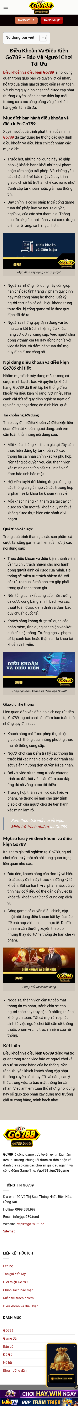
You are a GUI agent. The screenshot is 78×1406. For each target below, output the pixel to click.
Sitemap (9, 1231)
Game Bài (10, 1338)
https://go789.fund (30, 1224)
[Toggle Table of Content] (41, 38)
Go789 (8, 137)
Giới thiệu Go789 (15, 1282)
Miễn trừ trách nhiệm (30, 826)
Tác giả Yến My (14, 1274)
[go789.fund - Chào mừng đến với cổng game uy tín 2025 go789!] (41, 7)
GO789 (8, 1331)
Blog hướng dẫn (15, 1370)
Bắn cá (8, 1347)
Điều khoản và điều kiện (20, 1306)
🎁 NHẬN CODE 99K (61, 1378)
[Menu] (5, 7)
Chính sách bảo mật (18, 1290)
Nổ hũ (7, 1363)
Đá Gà (7, 1354)
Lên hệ (8, 1266)
